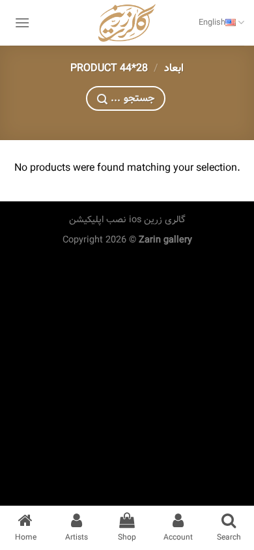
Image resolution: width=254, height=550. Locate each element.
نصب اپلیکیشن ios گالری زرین (127, 219)
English (212, 22)
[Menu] (22, 22)
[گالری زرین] (127, 23)
